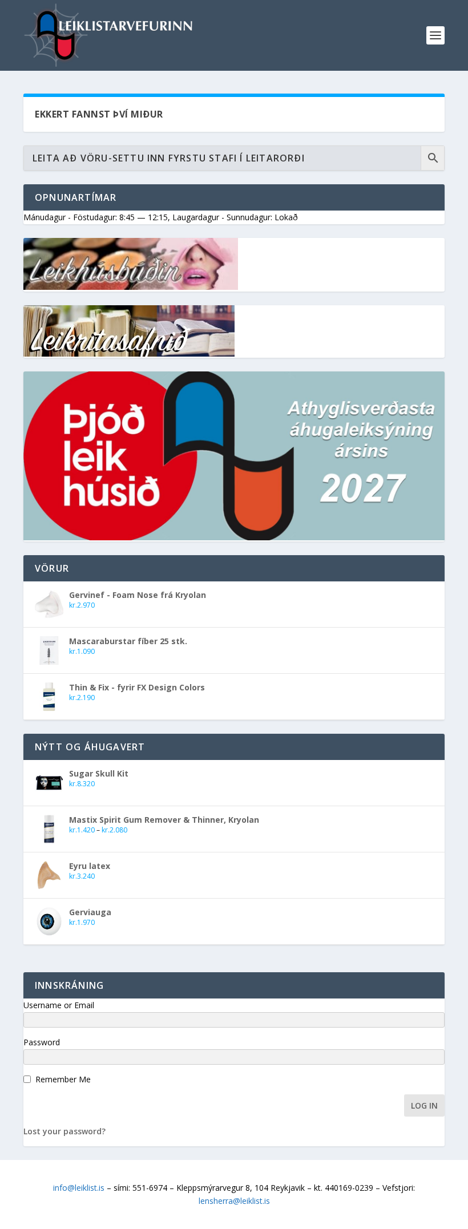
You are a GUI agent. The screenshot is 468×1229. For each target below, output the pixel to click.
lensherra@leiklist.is (234, 1200)
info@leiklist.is (78, 1187)
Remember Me (63, 1079)
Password (41, 1042)
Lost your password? (64, 1131)
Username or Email (58, 1005)
